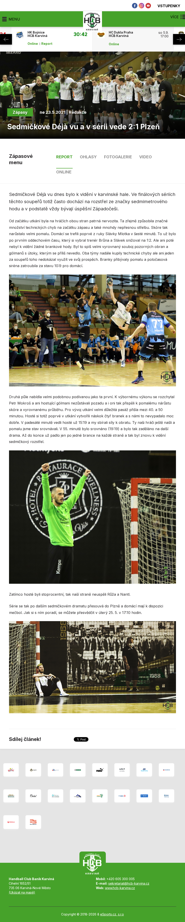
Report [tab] (64, 156)
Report (46, 43)
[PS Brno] (33, 822)
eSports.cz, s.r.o (112, 914)
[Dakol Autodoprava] (33, 795)
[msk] (55, 770)
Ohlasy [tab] (88, 156)
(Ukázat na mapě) (22, 892)
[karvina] (11, 770)
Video (145, 156)
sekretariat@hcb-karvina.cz (128, 883)
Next (179, 39)
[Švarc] (144, 795)
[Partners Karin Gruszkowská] (55, 795)
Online (33, 43)
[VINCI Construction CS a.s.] (122, 795)
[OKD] (77, 770)
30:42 (80, 34)
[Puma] (100, 770)
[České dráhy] (144, 770)
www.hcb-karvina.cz (120, 888)
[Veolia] (11, 822)
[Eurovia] (166, 770)
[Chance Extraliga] (100, 795)
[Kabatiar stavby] (77, 795)
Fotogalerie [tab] (118, 156)
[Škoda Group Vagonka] (166, 795)
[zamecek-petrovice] (33, 770)
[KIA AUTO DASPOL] (122, 770)
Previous (6, 39)
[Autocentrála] (11, 795)
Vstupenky (168, 5)
